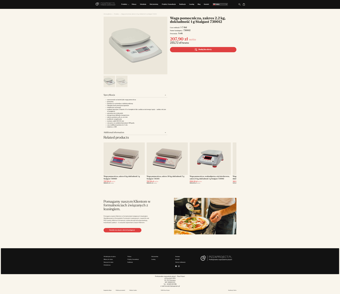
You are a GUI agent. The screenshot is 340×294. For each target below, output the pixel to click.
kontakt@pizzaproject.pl (172, 286)
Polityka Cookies (133, 290)
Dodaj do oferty (205, 50)
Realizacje (182, 4)
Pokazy (134, 4)
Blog (199, 4)
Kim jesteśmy (154, 4)
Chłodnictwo (107, 265)
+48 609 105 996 (171, 284)
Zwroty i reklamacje (180, 262)
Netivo (234, 290)
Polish (217, 4)
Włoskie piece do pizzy (110, 256)
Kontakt (206, 4)
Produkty (124, 4)
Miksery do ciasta (108, 259)
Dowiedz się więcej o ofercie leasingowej (122, 230)
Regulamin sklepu (107, 290)
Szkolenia (143, 4)
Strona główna (108, 14)
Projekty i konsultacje (169, 4)
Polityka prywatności (120, 290)
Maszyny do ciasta (108, 262)
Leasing (191, 4)
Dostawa (177, 256)
